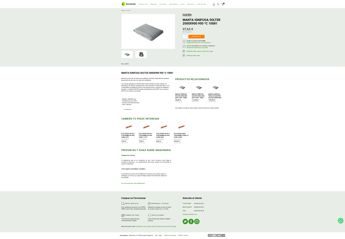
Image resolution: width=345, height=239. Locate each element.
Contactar (201, 4)
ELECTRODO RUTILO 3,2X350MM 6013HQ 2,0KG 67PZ (128, 135)
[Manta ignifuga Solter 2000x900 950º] (148, 31)
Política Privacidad (170, 235)
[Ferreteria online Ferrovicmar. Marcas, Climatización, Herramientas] (128, 4)
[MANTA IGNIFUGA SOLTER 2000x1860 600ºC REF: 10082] (199, 87)
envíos (153, 226)
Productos (143, 4)
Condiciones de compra (143, 226)
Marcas (154, 4)
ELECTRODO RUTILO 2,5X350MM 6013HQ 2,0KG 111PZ (145, 135)
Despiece (190, 4)
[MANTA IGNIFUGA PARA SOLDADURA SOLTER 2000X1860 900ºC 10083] (215, 87)
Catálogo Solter (193, 55)
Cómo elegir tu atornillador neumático (133, 169)
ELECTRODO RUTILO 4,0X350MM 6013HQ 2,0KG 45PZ (163, 135)
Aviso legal (158, 235)
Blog (182, 4)
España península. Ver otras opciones (199, 42)
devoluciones (160, 226)
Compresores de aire (128, 155)
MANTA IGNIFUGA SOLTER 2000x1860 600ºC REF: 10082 (198, 96)
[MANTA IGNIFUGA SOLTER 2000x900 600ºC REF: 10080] (182, 87)
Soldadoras (128, 109)
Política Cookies (183, 235)
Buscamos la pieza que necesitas (197, 47)
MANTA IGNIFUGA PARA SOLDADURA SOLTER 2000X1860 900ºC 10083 (214, 96)
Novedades (173, 4)
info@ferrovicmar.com (190, 214)
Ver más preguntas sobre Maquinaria (133, 183)
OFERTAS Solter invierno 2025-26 (199, 51)
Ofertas (163, 4)
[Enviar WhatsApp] (340, 220)
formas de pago (171, 226)
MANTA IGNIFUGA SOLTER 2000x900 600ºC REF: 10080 (181, 96)
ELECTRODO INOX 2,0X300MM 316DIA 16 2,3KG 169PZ (181, 135)
